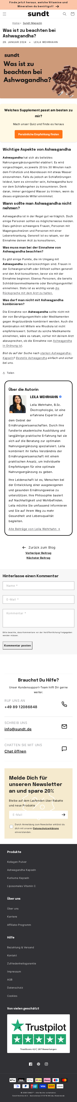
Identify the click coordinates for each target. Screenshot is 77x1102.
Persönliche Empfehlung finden (38, 134)
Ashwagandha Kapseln (21, 869)
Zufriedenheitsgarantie (21, 963)
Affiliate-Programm (19, 924)
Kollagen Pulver (17, 861)
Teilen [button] (10, 372)
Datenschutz (15, 987)
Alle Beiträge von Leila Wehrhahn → (34, 529)
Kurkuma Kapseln (18, 877)
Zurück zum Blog (42, 547)
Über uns (13, 908)
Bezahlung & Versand (20, 947)
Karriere (12, 916)
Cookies (12, 995)
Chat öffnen (15, 751)
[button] (4, 14)
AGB (10, 979)
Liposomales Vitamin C (21, 885)
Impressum (14, 971)
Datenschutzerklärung (46, 828)
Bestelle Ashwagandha (31, 358)
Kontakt (12, 955)
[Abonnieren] (64, 815)
